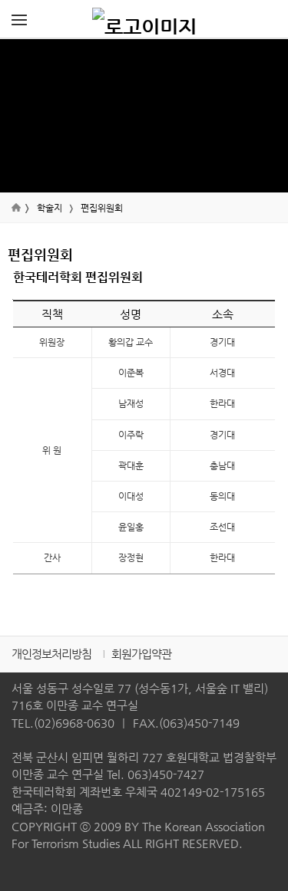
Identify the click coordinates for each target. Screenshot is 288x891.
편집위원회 (102, 207)
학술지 (49, 207)
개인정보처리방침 (51, 653)
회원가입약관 (141, 653)
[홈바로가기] (144, 19)
